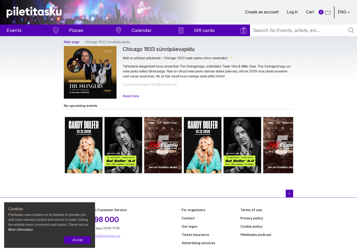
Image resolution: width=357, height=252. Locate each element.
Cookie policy (251, 226)
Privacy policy (251, 218)
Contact (188, 218)
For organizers (193, 210)
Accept (78, 240)
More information (20, 229)
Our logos (190, 226)
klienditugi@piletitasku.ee (101, 236)
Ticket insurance (195, 235)
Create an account (261, 11)
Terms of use (251, 210)
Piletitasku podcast (255, 235)
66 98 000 (101, 219)
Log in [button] (292, 11)
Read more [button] (131, 96)
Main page (71, 42)
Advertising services (198, 243)
